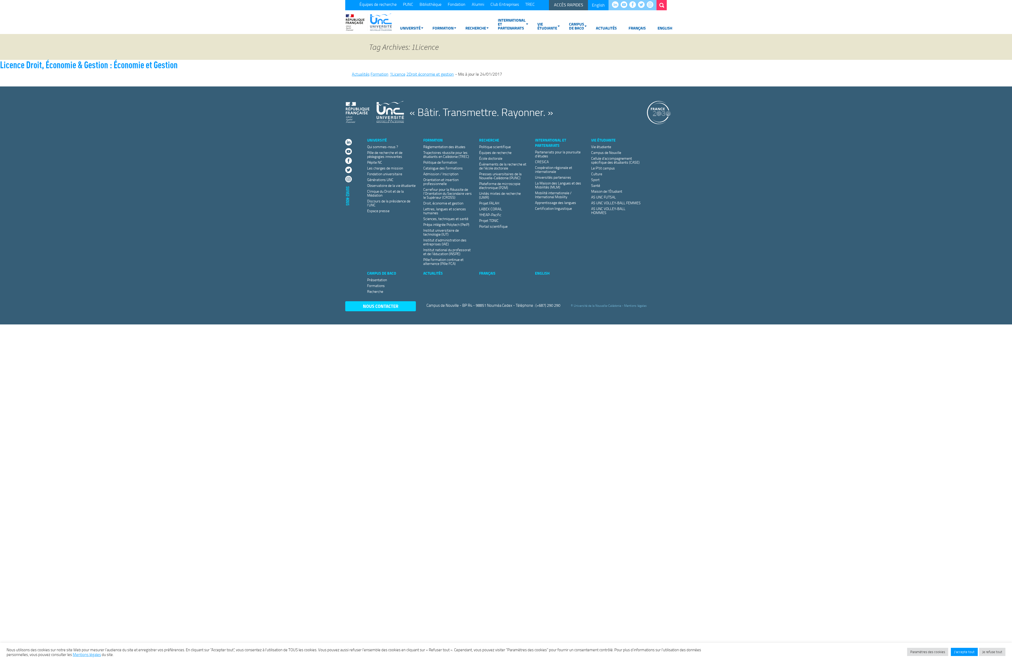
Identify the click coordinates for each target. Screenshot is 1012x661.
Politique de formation (440, 162)
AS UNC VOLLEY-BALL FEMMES (616, 202)
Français (637, 28)
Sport (595, 179)
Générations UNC (380, 179)
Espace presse (378, 210)
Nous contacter (380, 306)
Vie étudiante (547, 26)
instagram (651, 5)
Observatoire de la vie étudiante (391, 185)
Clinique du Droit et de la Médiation (385, 193)
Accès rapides (568, 5)
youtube (625, 5)
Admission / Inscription (440, 173)
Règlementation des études (444, 146)
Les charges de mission (385, 168)
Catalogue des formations (443, 168)
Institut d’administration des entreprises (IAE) (444, 241)
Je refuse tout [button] (992, 651)
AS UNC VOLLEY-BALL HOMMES (608, 210)
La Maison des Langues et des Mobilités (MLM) (558, 185)
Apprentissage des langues (555, 202)
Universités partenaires (553, 177)
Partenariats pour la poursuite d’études (558, 153)
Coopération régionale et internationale (553, 169)
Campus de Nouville (606, 152)
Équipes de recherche (378, 4)
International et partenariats (512, 24)
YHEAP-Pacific (490, 214)
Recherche (475, 28)
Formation (443, 28)
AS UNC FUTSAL (603, 197)
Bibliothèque (430, 4)
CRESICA (542, 161)
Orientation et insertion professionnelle (441, 181)
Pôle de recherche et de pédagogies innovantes (384, 154)
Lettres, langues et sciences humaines (444, 210)
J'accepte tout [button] (964, 651)
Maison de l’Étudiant (606, 191)
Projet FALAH (489, 203)
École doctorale (490, 158)
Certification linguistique (553, 208)
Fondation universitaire (384, 173)
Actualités (606, 28)
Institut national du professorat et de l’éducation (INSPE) (447, 251)
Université (410, 28)
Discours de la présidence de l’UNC (388, 202)
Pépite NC (374, 162)
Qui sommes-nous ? (382, 146)
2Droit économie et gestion (430, 74)
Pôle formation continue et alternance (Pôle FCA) (443, 261)
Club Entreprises (504, 4)
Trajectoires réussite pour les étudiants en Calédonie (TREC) (446, 154)
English (598, 5)
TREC (530, 4)
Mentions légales (635, 305)
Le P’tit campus (603, 168)
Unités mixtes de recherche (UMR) (500, 195)
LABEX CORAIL (490, 208)
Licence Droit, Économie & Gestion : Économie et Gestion (89, 64)
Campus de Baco (576, 26)
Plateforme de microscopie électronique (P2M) (499, 185)
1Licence (397, 74)
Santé (595, 185)
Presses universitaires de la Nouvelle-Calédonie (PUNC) (500, 175)
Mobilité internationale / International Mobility (553, 194)
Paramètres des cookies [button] (927, 651)
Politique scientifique (495, 146)
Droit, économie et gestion (443, 203)
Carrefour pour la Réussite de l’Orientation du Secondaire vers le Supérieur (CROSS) (447, 193)
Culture (596, 173)
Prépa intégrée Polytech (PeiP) (446, 224)
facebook (634, 5)
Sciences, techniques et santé (445, 218)
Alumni (478, 4)
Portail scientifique (493, 226)
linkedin (617, 5)
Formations (376, 285)
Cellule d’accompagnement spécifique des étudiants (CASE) (615, 160)
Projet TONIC (489, 220)
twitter (643, 5)
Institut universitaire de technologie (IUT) (441, 232)
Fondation (456, 4)
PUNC (408, 4)
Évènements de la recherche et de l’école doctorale (502, 166)
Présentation (377, 279)
